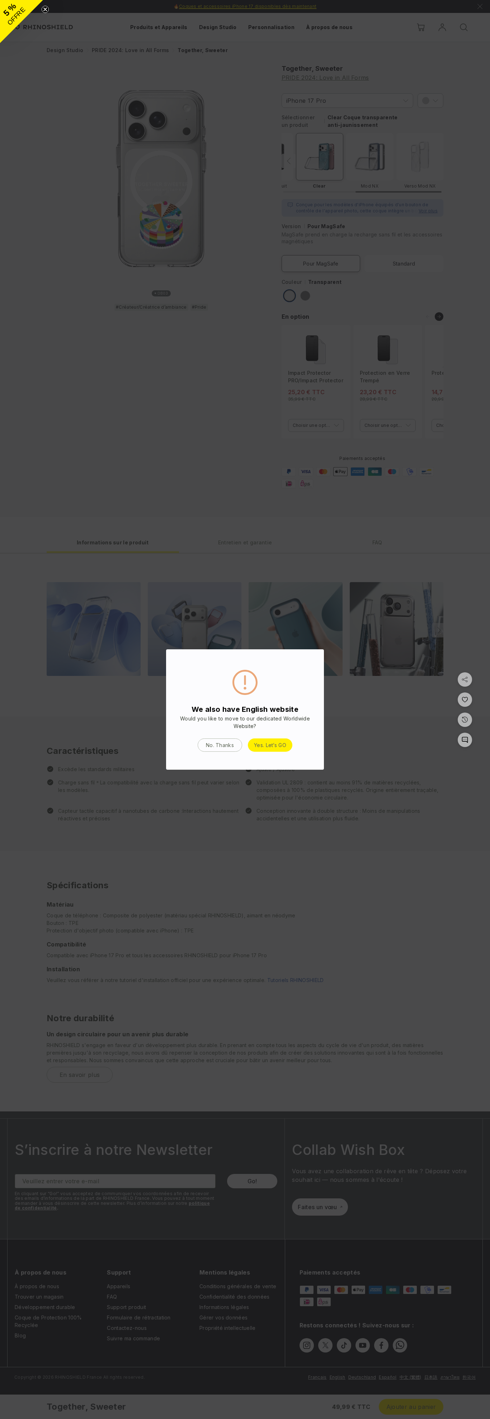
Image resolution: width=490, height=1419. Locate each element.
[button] (21, 21)
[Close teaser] (45, 9)
